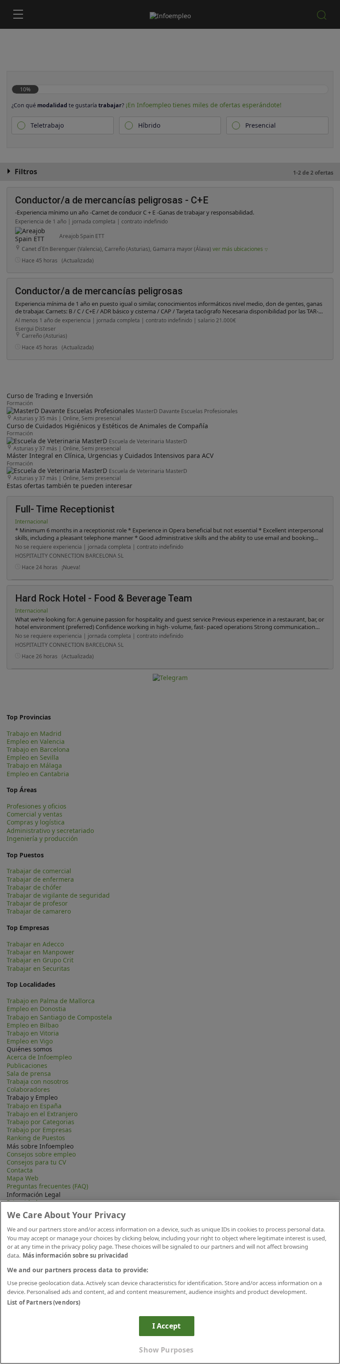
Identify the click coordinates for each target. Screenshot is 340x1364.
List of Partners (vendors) (43, 1302)
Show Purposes (166, 1350)
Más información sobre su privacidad (75, 1255)
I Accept (166, 1326)
